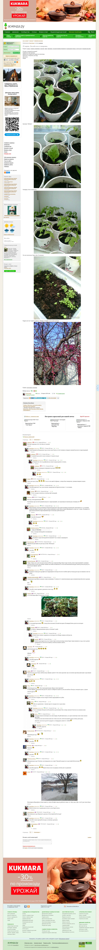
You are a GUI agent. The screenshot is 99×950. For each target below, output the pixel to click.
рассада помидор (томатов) (59, 48)
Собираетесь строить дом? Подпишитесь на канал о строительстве (11, 85)
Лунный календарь (11, 929)
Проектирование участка (67, 927)
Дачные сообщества (11, 915)
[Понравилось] (50, 442)
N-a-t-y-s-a (29, 497)
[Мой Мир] (9, 172)
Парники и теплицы (26, 932)
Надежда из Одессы (31, 758)
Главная (7, 32)
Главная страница (9, 142)
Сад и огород (9, 36)
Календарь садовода (12, 927)
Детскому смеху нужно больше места (12, 93)
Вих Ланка (29, 745)
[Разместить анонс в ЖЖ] (44, 398)
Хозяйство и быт (92, 36)
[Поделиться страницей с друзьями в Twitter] (34, 398)
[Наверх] (97, 385)
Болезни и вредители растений (29, 930)
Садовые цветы (45, 917)
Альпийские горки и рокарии (68, 918)
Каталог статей (8, 148)
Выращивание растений (27, 920)
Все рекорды (6, 217)
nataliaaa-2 (29, 442)
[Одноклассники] (5, 172)
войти (26, 847)
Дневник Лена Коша (28, 403)
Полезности (10, 924)
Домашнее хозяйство (84, 922)
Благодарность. (26, 410)
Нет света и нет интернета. (29, 406)
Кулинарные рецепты (83, 931)
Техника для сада (46, 931)
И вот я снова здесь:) (8, 181)
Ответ (33, 529)
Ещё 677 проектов (84, 416)
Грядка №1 (6, 196)
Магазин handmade (75, 32)
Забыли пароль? (7, 52)
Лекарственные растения (12, 931)
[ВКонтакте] (7, 172)
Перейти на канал (11, 134)
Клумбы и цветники (66, 915)
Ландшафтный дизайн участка (69, 913)
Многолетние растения (47, 918)
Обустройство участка (68, 911)
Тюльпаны (6, 198)
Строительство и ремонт (85, 911)
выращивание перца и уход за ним (74, 48)
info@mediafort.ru (55, 947)
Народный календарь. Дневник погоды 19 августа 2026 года (10, 185)
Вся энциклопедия (8, 259)
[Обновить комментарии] (97, 387)
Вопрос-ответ (43, 32)
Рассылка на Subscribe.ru (73, 906)
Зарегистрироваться (29, 846)
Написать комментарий (29, 436)
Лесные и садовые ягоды (28, 915)
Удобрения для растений (27, 927)
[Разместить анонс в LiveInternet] (38, 398)
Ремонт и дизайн (82, 915)
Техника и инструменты (79, 36)
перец (46, 48)
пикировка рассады (38, 40)
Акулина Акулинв (30, 730)
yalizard (28, 671)
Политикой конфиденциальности (10, 65)
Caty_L (28, 685)
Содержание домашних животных (86, 927)
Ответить (33, 451)
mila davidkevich (30, 812)
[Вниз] (97, 390)
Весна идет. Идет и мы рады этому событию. (33, 409)
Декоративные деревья (47, 913)
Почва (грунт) (25, 928)
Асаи (5, 247)
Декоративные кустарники (47, 915)
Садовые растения (26, 918)
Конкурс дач (7, 153)
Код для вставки (52, 398)
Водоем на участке (66, 917)
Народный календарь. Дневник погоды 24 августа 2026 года (10, 188)
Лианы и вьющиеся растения (48, 920)
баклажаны (50, 48)
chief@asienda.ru (44, 945)
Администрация (8, 162)
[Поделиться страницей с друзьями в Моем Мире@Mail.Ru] (33, 398)
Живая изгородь (65, 920)
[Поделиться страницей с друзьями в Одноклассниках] (29, 398)
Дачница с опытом (35, 527)
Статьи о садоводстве (12, 917)
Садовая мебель (66, 928)
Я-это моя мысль (30, 541)
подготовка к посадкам (32, 387)
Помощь (6, 166)
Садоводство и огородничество (30, 911)
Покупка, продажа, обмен (13, 932)
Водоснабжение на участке (68, 932)
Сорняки (24, 923)
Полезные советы (11, 934)
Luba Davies (29, 646)
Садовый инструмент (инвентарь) (49, 932)
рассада (31, 40)
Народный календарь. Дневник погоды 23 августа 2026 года (10, 191)
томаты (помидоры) (35, 48)
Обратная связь (28, 943)
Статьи (34, 32)
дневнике (41, 43)
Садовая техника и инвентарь (49, 929)
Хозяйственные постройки (85, 917)
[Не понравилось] (48, 442)
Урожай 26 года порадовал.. (10, 194)
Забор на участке (66, 922)
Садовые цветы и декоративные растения (25, 36)
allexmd (28, 479)
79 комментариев (61, 393)
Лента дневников (11, 913)
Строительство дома (83, 913)
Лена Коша (31, 43)
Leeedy (28, 772)
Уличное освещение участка (68, 923)
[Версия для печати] (58, 398)
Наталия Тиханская (31, 561)
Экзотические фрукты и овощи (48, 922)
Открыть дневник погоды (9, 234)
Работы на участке (83, 924)
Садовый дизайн (66, 925)
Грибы (23, 925)
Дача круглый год (83, 925)
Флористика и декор (46, 925)
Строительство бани (83, 918)
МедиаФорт (15, 945)
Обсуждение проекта (10, 157)
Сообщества (25, 32)
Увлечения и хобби (83, 929)
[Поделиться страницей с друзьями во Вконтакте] (31, 398)
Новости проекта (9, 159)
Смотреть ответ (7, 268)
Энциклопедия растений (58, 32)
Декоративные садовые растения (50, 911)
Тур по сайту (7, 161)
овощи (28, 48)
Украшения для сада (66, 930)
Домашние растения (46, 923)
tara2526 (29, 593)
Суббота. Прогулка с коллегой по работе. (32, 405)
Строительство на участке (62, 36)
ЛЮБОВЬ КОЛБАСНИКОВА (33, 577)
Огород (24, 913)
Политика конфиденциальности (60, 943)
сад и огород (25, 40)
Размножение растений (27, 922)
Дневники (15, 32)
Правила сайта (8, 164)
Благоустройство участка (48, 36)
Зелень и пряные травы (27, 917)
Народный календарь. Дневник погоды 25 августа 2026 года (10, 179)
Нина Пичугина (37, 945)
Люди (5, 152)
